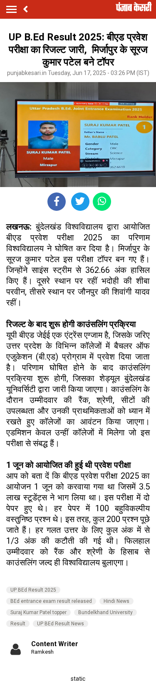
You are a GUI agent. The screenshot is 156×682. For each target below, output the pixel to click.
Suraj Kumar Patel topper (38, 612)
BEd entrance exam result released (51, 601)
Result (17, 624)
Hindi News (116, 601)
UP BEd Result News (60, 624)
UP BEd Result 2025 (33, 590)
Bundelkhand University (105, 612)
